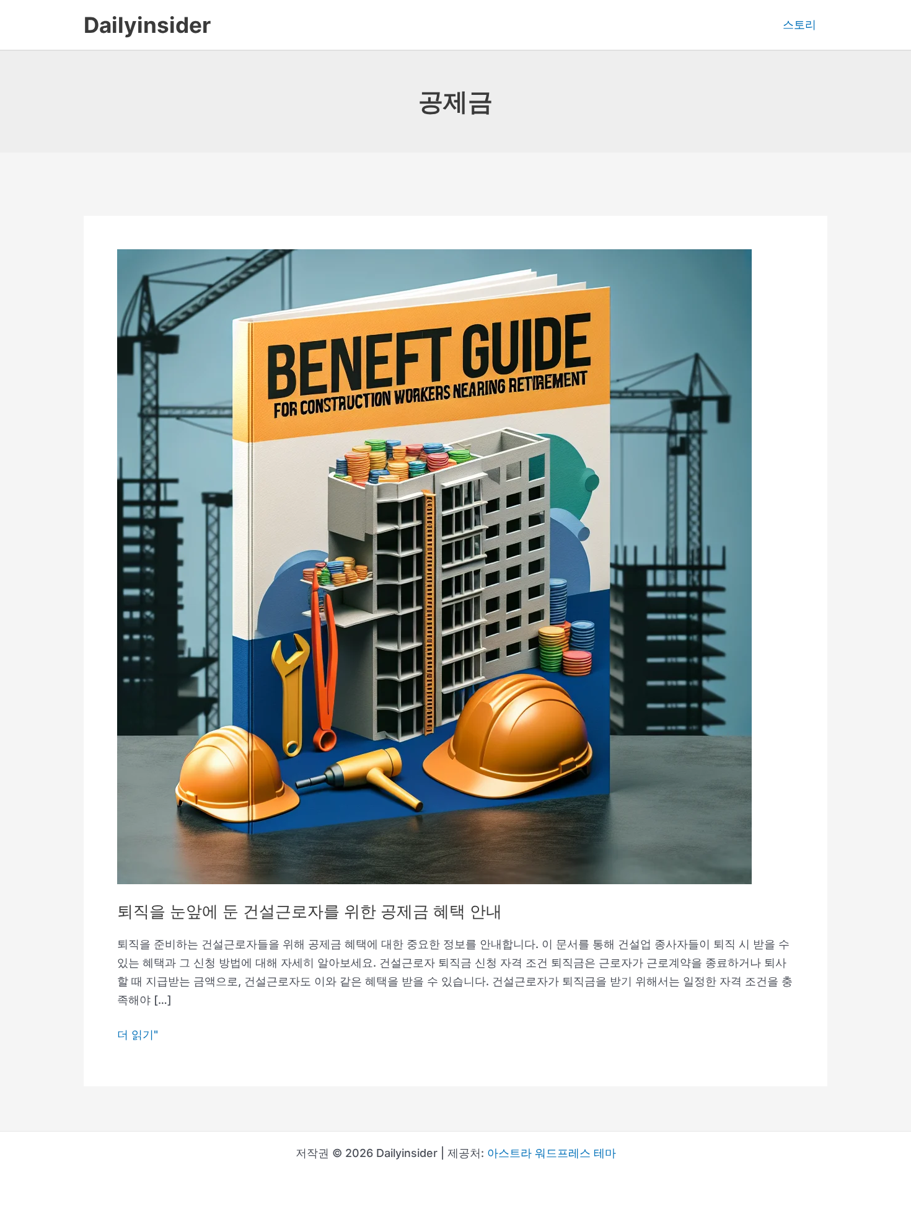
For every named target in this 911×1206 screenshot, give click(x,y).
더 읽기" (137, 1035)
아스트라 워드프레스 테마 (551, 1152)
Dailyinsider (147, 25)
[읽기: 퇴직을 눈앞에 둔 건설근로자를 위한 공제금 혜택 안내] (434, 565)
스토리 (799, 24)
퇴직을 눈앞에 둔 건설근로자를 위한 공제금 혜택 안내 (309, 911)
